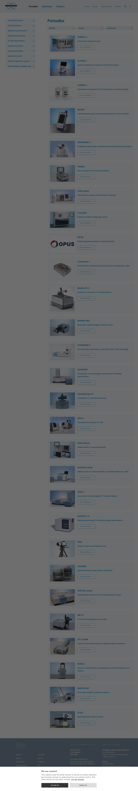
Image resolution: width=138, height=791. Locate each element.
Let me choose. (77, 779)
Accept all (55, 785)
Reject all (83, 785)
